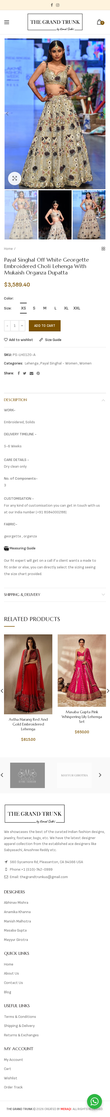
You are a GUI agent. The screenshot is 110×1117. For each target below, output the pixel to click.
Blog (7, 992)
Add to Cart (44, 326)
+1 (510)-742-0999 (37, 869)
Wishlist (10, 1078)
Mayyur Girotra (16, 939)
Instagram (57, 5)
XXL (76, 308)
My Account (13, 1059)
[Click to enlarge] (14, 178)
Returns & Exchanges (21, 1035)
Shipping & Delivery (22, 594)
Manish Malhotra (17, 921)
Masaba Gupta (15, 930)
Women (85, 363)
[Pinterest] (38, 373)
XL (66, 308)
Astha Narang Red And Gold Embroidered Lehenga (28, 724)
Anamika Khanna (17, 912)
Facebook (51, 5)
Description (15, 399)
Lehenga (31, 363)
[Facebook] (18, 373)
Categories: (13, 363)
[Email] (31, 373)
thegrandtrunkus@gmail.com (44, 877)
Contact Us (13, 982)
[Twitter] (24, 373)
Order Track (13, 1087)
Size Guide (52, 340)
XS (23, 308)
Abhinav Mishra (16, 902)
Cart (7, 1068)
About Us (11, 973)
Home (8, 249)
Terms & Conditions (20, 1016)
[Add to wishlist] (45, 641)
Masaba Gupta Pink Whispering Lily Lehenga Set (82, 716)
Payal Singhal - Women (58, 363)
